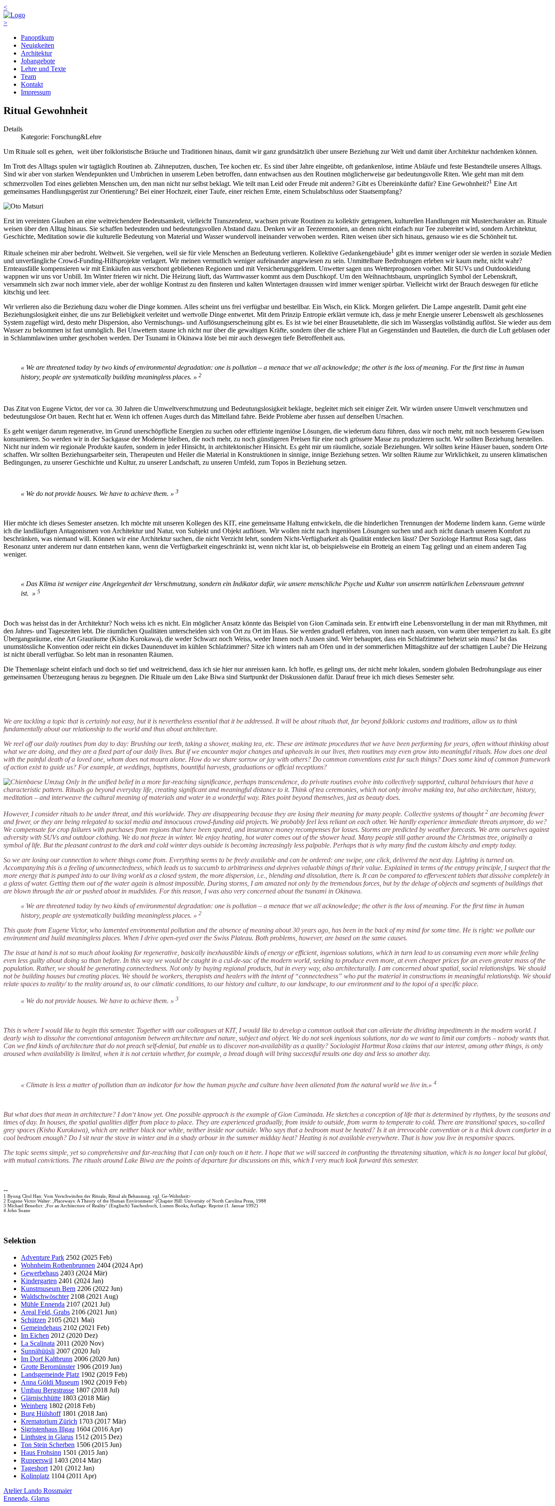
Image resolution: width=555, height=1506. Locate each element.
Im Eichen (35, 1335)
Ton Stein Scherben (48, 1444)
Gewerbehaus (40, 1273)
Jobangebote (38, 61)
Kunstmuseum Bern (48, 1288)
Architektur (36, 53)
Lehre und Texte (43, 68)
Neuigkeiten (37, 45)
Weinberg (34, 1405)
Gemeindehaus (41, 1327)
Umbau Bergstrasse (47, 1390)
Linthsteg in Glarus (47, 1437)
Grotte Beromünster (48, 1366)
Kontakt (32, 84)
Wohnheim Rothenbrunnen (58, 1265)
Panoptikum (37, 37)
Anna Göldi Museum (50, 1382)
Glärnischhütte (41, 1398)
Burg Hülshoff (41, 1413)
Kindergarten (39, 1280)
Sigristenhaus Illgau (48, 1429)
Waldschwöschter (45, 1296)
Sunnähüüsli (38, 1351)
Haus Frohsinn (41, 1452)
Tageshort (34, 1468)
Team (28, 76)
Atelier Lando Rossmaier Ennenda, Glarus (37, 1494)
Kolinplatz (35, 1476)
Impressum (36, 92)
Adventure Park (42, 1257)
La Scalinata (38, 1343)
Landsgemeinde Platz (50, 1374)
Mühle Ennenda (43, 1304)
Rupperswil (36, 1460)
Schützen (33, 1319)
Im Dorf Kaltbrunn (46, 1359)
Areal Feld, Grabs (45, 1312)
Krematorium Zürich (49, 1421)
